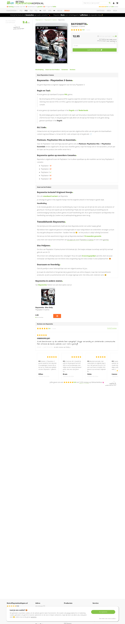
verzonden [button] (16, 6)
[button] (114, 36)
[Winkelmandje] (117, 3)
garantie (106, 240)
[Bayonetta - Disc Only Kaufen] (48, 296)
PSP (44, 11)
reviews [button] (112, 6)
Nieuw (59, 11)
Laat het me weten (93, 50)
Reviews (72, 69)
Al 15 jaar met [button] (50, 6)
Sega (115, 11)
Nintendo (100, 11)
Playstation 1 (12, 11)
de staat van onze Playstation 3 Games (80, 240)
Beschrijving (39, 69)
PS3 (26, 11)
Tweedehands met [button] (35, 6)
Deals (66, 11)
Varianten (64, 69)
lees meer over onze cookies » (107, 618)
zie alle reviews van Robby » (62, 347)
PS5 (36, 11)
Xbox (109, 11)
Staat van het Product (52, 69)
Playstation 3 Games (51, 20)
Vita (49, 11)
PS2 (21, 11)
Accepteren (103, 612)
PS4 (31, 11)
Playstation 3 (39, 20)
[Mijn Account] (114, 3)
